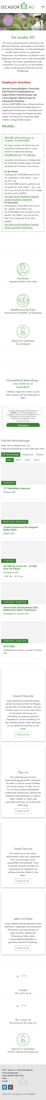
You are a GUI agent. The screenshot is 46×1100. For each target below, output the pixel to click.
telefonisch (31, 155)
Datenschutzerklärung (25, 1070)
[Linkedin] (4, 1087)
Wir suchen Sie (23, 1020)
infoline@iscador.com (13, 155)
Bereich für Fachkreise (23, 341)
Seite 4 (37, 460)
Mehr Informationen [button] (23, 421)
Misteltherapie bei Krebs (23, 310)
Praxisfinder (23, 278)
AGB (4, 1070)
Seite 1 (10, 460)
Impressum (11, 1070)
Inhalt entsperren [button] (23, 425)
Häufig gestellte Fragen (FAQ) (13, 1075)
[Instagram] (10, 1087)
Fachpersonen (27, 455)
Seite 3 (28, 460)
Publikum (40, 455)
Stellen (4, 1078)
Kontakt (23, 990)
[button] (43, 6)
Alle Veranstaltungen (10, 455)
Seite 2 (19, 460)
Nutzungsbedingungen (10, 1073)
